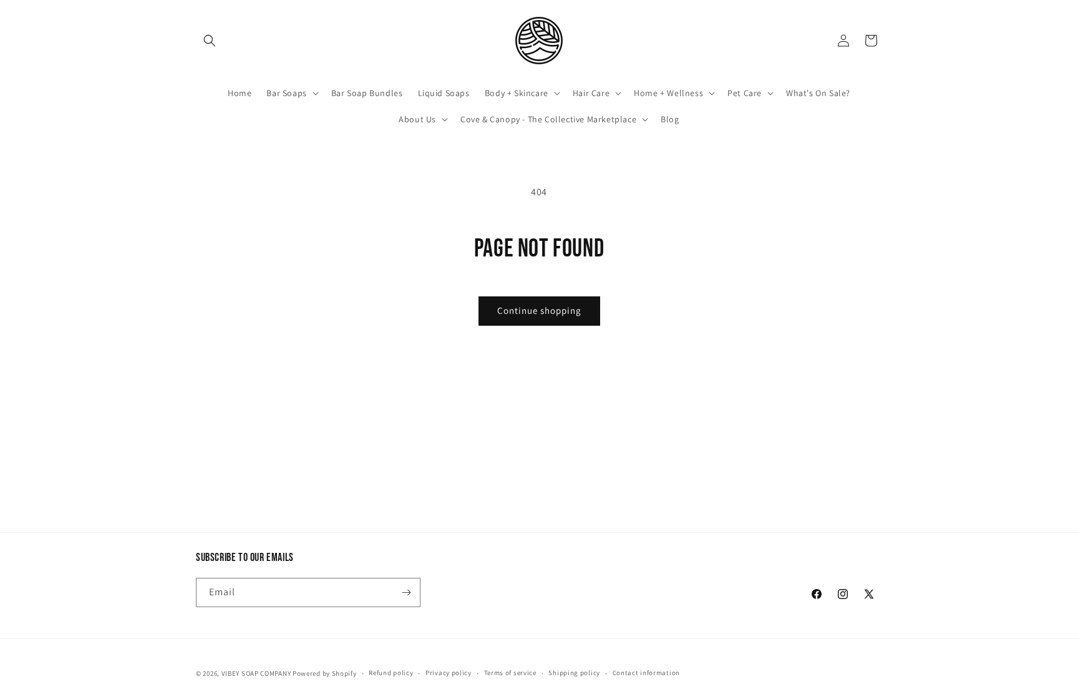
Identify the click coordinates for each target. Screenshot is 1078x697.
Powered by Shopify (325, 673)
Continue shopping (539, 310)
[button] (209, 40)
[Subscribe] (406, 592)
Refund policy (391, 672)
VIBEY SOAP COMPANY (256, 673)
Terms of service (510, 672)
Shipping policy (574, 672)
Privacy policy (448, 672)
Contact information (646, 672)
